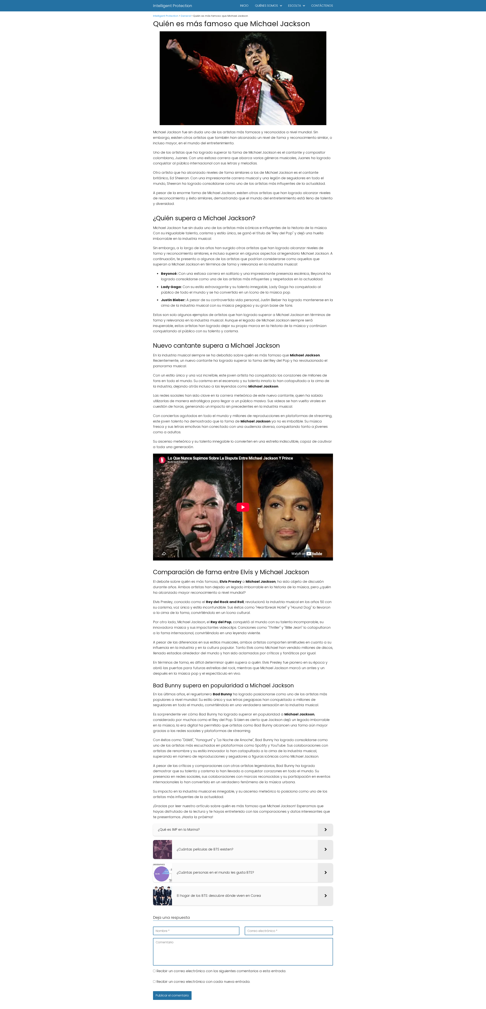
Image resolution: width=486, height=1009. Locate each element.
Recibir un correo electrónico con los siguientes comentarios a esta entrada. (221, 971)
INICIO (244, 5)
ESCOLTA (294, 5)
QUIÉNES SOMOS (266, 5)
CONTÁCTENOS (322, 5)
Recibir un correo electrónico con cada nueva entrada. (203, 981)
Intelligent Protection (172, 5)
